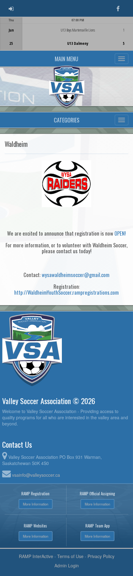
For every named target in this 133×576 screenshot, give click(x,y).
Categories (66, 120)
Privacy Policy (101, 556)
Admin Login (66, 565)
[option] (66, 33)
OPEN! (120, 233)
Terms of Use (70, 556)
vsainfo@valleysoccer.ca (36, 475)
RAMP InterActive (36, 556)
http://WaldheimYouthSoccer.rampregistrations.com (66, 292)
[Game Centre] (67, 38)
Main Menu (66, 59)
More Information (35, 503)
